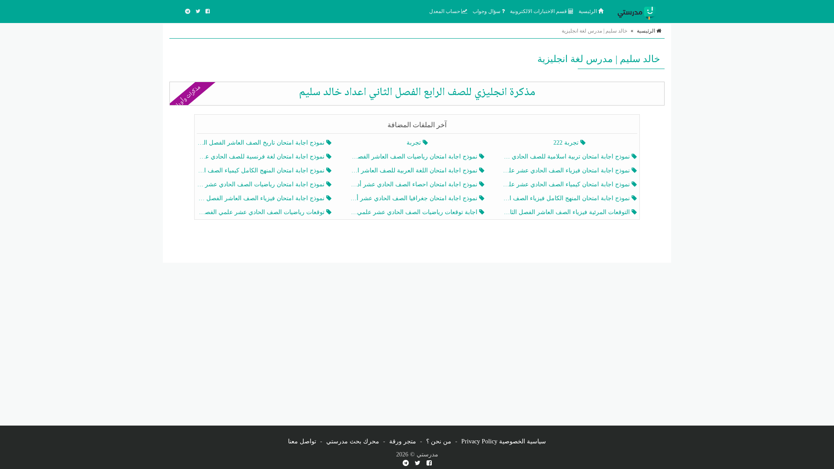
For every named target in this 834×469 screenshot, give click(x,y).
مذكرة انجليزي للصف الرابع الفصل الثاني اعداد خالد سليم (417, 92)
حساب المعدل (445, 11)
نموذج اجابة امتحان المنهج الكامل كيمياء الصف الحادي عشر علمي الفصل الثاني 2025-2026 (261, 170)
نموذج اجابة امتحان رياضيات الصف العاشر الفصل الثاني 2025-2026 (414, 156)
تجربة (415, 142)
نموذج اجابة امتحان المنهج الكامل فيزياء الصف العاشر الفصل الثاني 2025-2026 (567, 198)
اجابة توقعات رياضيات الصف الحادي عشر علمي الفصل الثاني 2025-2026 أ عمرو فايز (414, 212)
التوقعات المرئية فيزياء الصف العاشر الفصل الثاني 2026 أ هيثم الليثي (567, 212)
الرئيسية (588, 11)
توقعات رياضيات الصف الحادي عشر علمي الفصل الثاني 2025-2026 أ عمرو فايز (261, 212)
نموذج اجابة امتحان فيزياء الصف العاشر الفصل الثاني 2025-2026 (261, 198)
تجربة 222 (566, 142)
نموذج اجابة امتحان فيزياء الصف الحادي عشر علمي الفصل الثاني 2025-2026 (567, 170)
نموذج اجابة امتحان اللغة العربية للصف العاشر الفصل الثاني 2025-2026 (414, 170)
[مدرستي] (638, 11)
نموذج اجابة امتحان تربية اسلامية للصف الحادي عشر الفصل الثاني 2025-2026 (567, 156)
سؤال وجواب (487, 11)
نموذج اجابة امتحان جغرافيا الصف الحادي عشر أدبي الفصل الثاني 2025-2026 (414, 198)
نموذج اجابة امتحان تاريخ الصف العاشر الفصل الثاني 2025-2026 (261, 142)
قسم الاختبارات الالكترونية (539, 11)
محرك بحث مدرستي (352, 441)
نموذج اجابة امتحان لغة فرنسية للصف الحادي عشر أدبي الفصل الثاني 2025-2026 (261, 156)
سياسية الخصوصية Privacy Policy (503, 441)
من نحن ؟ (438, 441)
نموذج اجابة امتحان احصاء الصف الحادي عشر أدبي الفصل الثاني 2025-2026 (414, 184)
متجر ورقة (402, 441)
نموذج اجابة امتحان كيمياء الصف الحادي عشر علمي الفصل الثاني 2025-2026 (567, 184)
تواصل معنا (302, 441)
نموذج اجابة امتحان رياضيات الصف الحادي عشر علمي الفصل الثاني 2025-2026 (261, 184)
